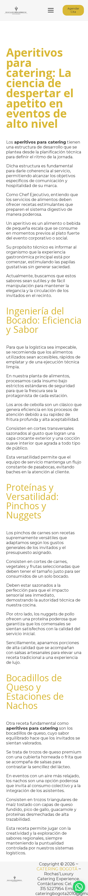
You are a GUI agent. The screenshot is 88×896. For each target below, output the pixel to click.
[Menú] (51, 10)
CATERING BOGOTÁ (57, 868)
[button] (79, 887)
